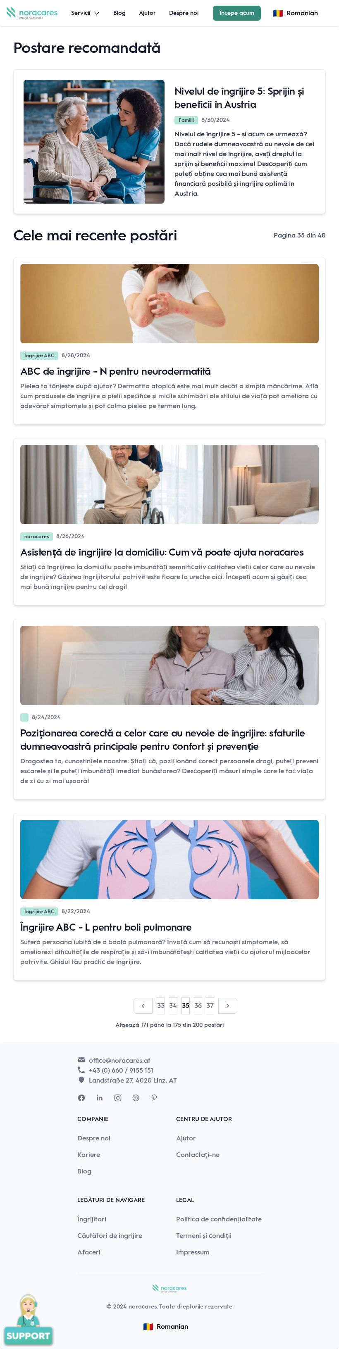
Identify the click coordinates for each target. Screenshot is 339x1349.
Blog (119, 13)
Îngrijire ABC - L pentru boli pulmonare (106, 927)
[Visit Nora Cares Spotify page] (136, 1098)
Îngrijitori (91, 1219)
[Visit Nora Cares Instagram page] (118, 1098)
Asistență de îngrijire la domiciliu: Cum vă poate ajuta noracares (161, 552)
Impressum (193, 1252)
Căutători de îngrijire (109, 1236)
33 (161, 1005)
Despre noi (183, 13)
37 (210, 1005)
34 (173, 1005)
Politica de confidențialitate (219, 1219)
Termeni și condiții (204, 1236)
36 (198, 1005)
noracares (143, 1306)
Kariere (88, 1155)
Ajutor (147, 13)
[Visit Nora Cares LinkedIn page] (99, 1098)
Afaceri (88, 1252)
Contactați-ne (198, 1155)
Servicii (80, 13)
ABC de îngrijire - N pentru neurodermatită (115, 371)
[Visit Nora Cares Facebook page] (81, 1098)
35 (185, 1005)
